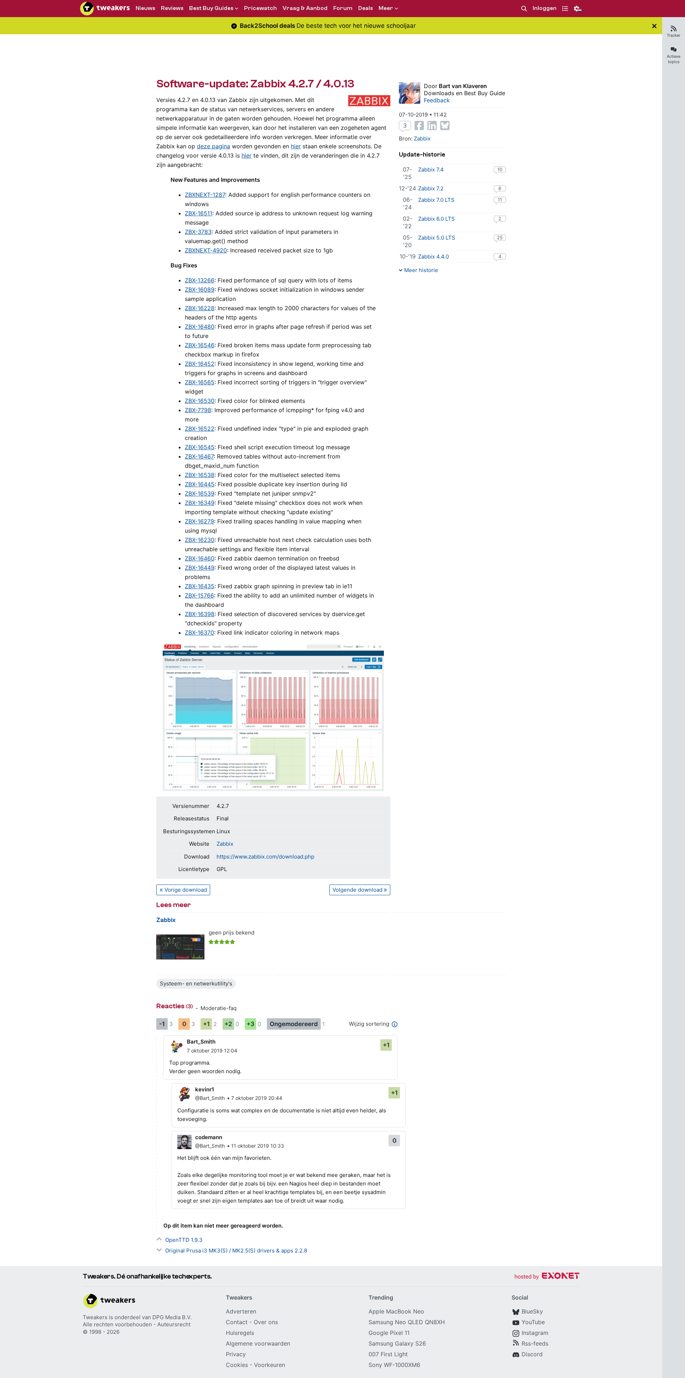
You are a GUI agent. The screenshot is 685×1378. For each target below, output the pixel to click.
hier (296, 146)
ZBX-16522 (199, 428)
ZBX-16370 (199, 632)
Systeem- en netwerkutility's (196, 983)
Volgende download (357, 889)
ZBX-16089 (199, 289)
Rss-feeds (535, 1343)
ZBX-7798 (198, 410)
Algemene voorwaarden (258, 1343)
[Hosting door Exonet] (546, 1277)
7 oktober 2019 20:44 (256, 1098)
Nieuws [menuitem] (145, 8)
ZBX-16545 (199, 447)
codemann (208, 1137)
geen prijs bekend (231, 932)
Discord (532, 1354)
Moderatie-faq (219, 1008)
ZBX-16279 (199, 521)
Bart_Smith (201, 1041)
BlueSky (532, 1311)
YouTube (533, 1322)
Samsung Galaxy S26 (397, 1343)
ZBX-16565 (199, 382)
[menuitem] (524, 8)
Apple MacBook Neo (396, 1311)
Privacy (236, 1354)
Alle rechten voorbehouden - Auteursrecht (137, 1324)
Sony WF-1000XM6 (394, 1364)
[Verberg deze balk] (654, 26)
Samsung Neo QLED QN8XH (407, 1322)
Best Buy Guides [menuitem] (211, 8)
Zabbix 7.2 (430, 188)
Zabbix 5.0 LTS (436, 237)
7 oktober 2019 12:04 (212, 1050)
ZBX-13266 (199, 280)
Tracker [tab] (673, 35)
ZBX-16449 (199, 567)
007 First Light (388, 1354)
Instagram (535, 1332)
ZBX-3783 (198, 231)
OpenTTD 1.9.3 (184, 1239)
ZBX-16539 (199, 493)
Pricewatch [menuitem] (260, 8)
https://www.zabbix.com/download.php (265, 856)
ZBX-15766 (199, 595)
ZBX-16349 (199, 502)
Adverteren (241, 1311)
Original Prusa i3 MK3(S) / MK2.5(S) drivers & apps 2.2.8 (236, 1250)
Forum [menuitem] (342, 8)
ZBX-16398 (199, 614)
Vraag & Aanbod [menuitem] (305, 8)
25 (500, 237)
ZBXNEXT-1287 (205, 194)
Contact (237, 1322)
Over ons (266, 1322)
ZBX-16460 (199, 558)
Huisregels (240, 1332)
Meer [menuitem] (386, 8)
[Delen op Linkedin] (432, 125)
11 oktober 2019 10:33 (257, 1146)
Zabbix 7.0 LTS (436, 199)
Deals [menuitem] (365, 8)
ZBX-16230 (199, 539)
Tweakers (95, 1317)
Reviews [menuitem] (172, 8)
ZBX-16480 (199, 326)
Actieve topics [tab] (673, 59)
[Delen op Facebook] (419, 125)
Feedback (437, 100)
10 (499, 169)
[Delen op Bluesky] (445, 125)
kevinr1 (204, 1089)
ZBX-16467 (199, 456)
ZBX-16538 (199, 474)
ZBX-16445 (199, 484)
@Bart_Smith (210, 1098)
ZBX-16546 (199, 345)
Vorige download (185, 889)
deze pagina (213, 146)
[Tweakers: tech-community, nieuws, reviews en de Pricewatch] (105, 8)
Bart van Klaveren (463, 85)
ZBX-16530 (199, 400)
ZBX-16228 (199, 308)
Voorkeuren (269, 1364)
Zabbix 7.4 (431, 169)
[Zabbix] (180, 947)
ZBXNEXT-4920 (206, 250)
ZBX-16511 (198, 213)
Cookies (237, 1364)
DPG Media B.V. (172, 1317)
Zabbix (225, 843)
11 (500, 200)
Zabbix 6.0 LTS (436, 218)
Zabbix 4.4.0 (433, 256)
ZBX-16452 (199, 363)
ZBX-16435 (199, 586)
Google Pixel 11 (389, 1332)
